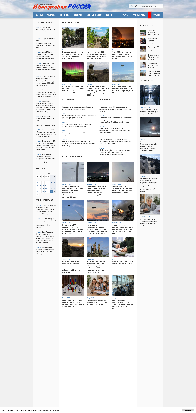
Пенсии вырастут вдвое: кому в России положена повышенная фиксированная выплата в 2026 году (79, 143)
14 (48, 185)
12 (43, 185)
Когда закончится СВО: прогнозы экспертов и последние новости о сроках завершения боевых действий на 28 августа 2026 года (115, 119)
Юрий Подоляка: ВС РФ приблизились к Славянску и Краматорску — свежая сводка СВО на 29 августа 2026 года (46, 81)
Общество (78, 15)
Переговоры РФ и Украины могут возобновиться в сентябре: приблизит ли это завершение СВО (115, 130)
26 (43, 191)
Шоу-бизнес (111, 15)
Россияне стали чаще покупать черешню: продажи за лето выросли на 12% (77, 124)
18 (40, 188)
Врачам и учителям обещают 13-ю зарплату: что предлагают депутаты (79, 133)
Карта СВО (156, 15)
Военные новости (94, 15)
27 (46, 191)
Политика (51, 15)
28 (48, 191)
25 (40, 191)
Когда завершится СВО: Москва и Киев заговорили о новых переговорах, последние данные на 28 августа (115, 140)
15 (51, 185)
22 (51, 188)
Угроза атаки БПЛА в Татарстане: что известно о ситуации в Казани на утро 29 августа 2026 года (46, 133)
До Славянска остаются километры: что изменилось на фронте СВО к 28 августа (45, 251)
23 (54, 188)
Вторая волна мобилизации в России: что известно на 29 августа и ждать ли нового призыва (45, 31)
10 (37, 185)
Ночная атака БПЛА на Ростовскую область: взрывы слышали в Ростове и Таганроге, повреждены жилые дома (46, 145)
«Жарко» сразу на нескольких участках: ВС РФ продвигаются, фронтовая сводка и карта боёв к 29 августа (46, 223)
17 (37, 188)
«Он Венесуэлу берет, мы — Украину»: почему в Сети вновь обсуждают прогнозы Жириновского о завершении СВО (115, 151)
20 (46, 188)
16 (54, 185)
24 (37, 191)
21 (48, 188)
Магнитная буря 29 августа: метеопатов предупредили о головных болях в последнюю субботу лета (46, 67)
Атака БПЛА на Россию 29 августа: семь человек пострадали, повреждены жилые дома (45, 55)
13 (46, 185)
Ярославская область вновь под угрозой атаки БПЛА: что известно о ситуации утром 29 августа (46, 93)
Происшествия (139, 15)
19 (43, 188)
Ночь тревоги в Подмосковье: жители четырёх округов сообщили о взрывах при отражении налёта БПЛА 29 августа (45, 159)
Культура (124, 15)
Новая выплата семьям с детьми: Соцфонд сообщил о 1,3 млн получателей (77, 107)
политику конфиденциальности (48, 410)
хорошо (188, 410)
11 (40, 185)
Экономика (64, 15)
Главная (39, 15)
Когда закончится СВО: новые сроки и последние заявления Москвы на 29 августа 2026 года (45, 43)
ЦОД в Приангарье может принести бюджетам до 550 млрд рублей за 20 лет (79, 116)
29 (51, 191)
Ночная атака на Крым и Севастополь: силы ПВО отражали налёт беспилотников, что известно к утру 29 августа (45, 121)
